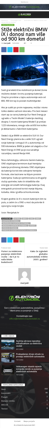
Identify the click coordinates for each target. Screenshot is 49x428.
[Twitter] (10, 49)
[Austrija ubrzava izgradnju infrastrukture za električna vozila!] (7, 344)
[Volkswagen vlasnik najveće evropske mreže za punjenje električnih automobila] (7, 370)
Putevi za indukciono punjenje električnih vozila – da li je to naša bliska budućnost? (11, 256)
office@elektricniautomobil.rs (24, 319)
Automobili (6, 393)
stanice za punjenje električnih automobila (19, 230)
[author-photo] (24, 274)
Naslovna (4, 20)
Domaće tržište (8, 401)
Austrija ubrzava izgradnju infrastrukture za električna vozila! (29, 343)
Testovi (4, 409)
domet (37, 218)
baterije (17, 218)
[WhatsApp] (22, 49)
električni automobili (11, 221)
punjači (33, 225)
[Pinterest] (16, 49)
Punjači (4, 397)
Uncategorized (16, 20)
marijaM (7, 43)
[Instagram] (24, 324)
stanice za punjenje (10, 228)
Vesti (3, 389)
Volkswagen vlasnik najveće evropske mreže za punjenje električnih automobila (29, 369)
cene (31, 218)
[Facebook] (4, 49)
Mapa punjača (29, 421)
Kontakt (17, 421)
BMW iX (25, 218)
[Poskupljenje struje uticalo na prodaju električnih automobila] (7, 358)
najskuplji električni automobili (15, 225)
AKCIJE (4, 405)
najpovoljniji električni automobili (16, 223)
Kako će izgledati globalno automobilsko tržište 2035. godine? (37, 255)
